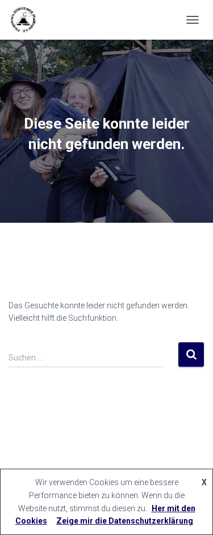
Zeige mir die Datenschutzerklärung (124, 520)
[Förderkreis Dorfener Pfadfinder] (27, 20)
